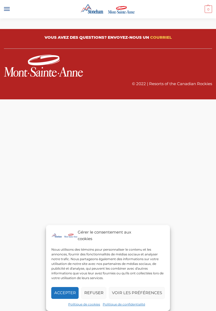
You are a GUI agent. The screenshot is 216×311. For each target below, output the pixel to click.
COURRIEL (161, 37)
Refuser (94, 292)
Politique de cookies (84, 304)
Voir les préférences (137, 292)
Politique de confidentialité (124, 304)
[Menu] (12, 9)
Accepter (65, 292)
